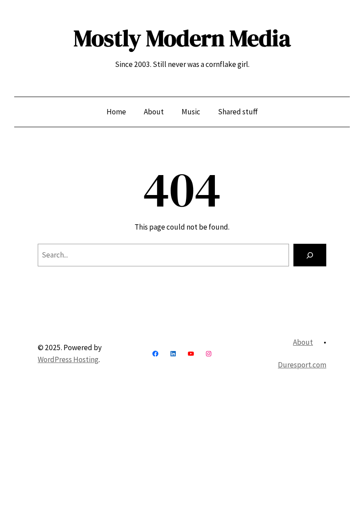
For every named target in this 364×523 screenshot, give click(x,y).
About (303, 342)
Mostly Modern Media (182, 38)
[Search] (309, 255)
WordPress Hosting (68, 359)
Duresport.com (302, 365)
